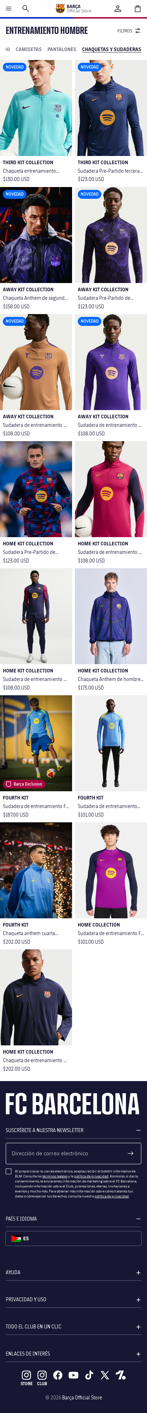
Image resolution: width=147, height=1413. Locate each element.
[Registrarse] (130, 1153)
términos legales (54, 1176)
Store (26, 1383)
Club (42, 1383)
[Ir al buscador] (25, 8)
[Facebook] (58, 1375)
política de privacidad (91, 1176)
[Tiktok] (89, 1375)
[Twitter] (105, 1375)
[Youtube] (73, 1375)
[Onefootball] (120, 1375)
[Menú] (8, 8)
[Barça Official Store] (73, 8)
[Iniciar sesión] (117, 8)
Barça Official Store (82, 1397)
